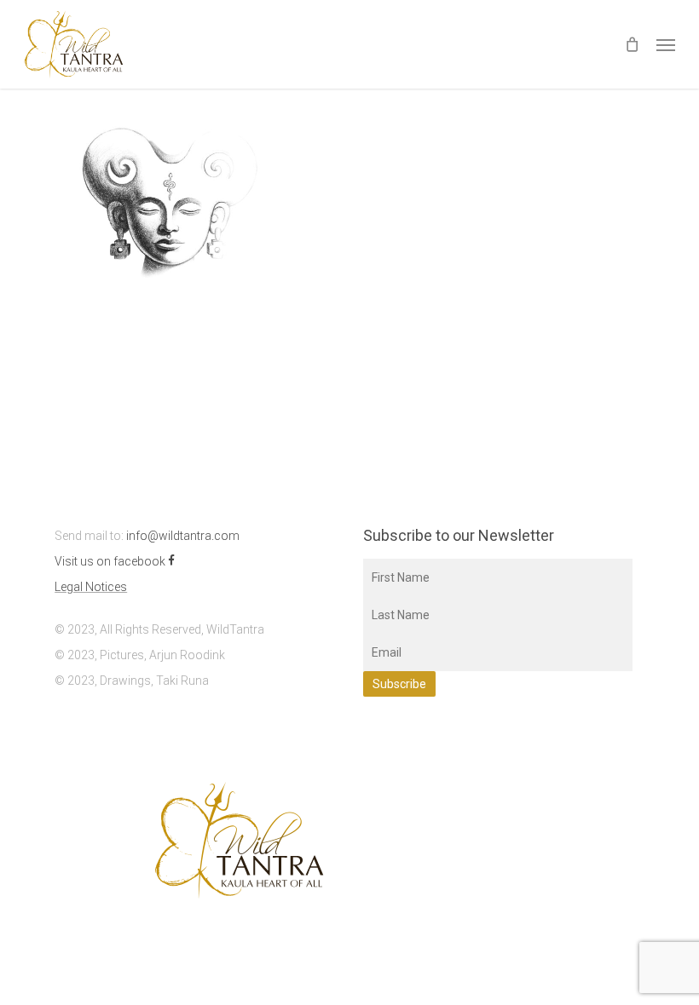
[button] (665, 44)
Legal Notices (91, 587)
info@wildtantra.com (183, 536)
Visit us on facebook (111, 561)
